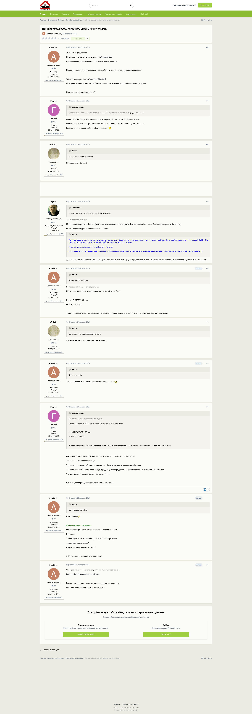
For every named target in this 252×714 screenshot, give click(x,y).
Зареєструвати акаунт (86, 634)
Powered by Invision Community (126, 710)
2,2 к (54, 222)
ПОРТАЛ (144, 14)
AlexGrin (57, 34)
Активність (77, 14)
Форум (43, 14)
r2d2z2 (53, 145)
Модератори (131, 14)
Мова (116, 704)
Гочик (53, 101)
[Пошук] (131, 5)
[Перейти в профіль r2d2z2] (54, 154)
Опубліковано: (78, 48)
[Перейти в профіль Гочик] (54, 110)
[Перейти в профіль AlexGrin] (43, 33)
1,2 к (54, 122)
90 (54, 68)
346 (54, 165)
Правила (54, 14)
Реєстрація (205, 5)
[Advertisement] (114, 190)
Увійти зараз (166, 634)
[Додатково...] (207, 47)
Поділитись (64, 38)
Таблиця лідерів (94, 14)
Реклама (65, 14)
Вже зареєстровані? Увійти (184, 5)
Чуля (53, 201)
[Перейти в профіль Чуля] (54, 210)
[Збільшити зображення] (110, 128)
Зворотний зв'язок (130, 704)
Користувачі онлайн (113, 14)
